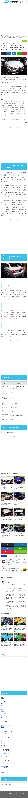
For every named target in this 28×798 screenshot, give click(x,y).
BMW (2, 727)
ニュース (4, 556)
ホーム (6, 793)
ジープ (3, 770)
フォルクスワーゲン (6, 731)
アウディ (3, 733)
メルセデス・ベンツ (6, 725)
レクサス (3, 717)
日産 (2, 703)
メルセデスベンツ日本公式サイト (15, 119)
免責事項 (22, 793)
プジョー (3, 743)
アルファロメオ (5, 753)
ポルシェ (3, 728)
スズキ (3, 715)
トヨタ (3, 701)
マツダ (3, 707)
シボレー (3, 772)
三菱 (2, 711)
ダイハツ (3, 713)
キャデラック (4, 766)
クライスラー (4, 768)
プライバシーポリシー (13, 793)
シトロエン (4, 745)
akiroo (7, 582)
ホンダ (3, 705)
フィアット (4, 756)
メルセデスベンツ (12, 556)
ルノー (3, 741)
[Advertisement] (14, 19)
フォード (3, 764)
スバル (3, 709)
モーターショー (21, 556)
